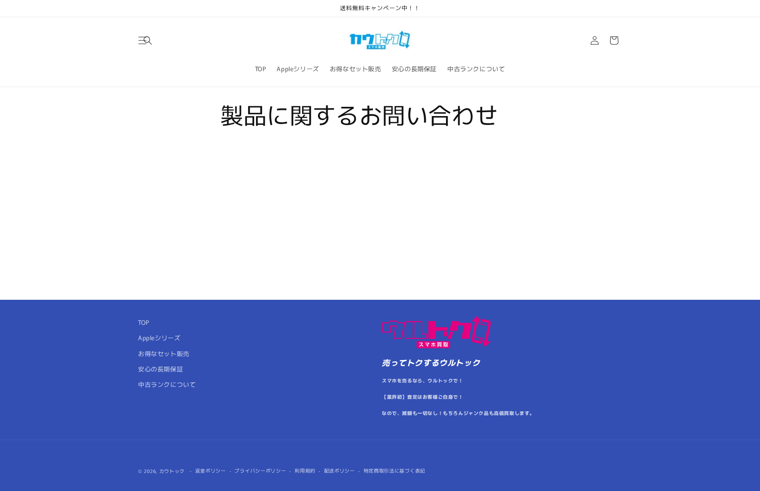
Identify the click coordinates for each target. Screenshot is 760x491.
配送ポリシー (339, 470)
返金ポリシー (210, 470)
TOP (144, 322)
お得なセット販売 (164, 353)
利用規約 (305, 470)
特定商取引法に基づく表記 (394, 470)
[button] (147, 40)
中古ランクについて (167, 384)
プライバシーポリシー (260, 470)
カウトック (172, 470)
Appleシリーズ (159, 337)
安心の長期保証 (160, 368)
